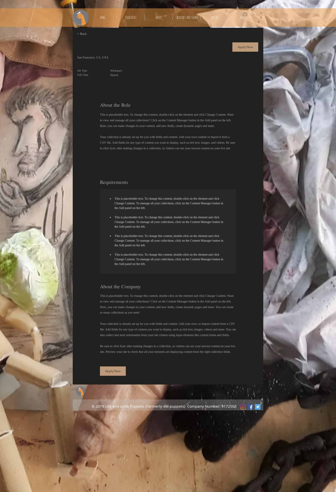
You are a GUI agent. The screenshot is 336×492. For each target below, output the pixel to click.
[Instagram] (243, 407)
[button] (245, 47)
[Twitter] (258, 407)
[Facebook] (250, 407)
